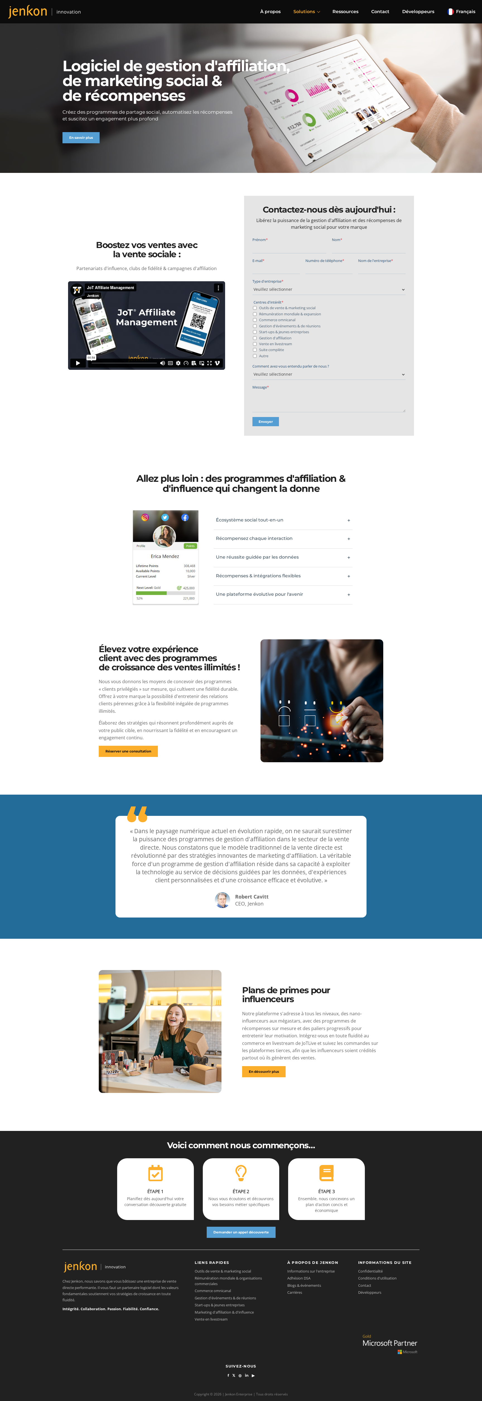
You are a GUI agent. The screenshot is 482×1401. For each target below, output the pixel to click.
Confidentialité (370, 1271)
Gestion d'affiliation (274, 337)
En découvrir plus (264, 1071)
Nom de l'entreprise (375, 260)
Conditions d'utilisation (377, 1278)
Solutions (304, 11)
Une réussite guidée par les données (283, 557)
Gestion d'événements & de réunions (289, 325)
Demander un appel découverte (241, 1232)
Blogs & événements (304, 1285)
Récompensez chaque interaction (283, 539)
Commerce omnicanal (276, 319)
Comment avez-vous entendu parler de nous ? (290, 366)
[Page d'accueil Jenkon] (44, 11)
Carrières (294, 1292)
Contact (380, 11)
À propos (270, 11)
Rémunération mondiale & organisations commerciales (228, 1281)
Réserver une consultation (128, 751)
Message (260, 387)
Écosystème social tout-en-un (283, 520)
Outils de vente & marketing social (286, 307)
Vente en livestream (275, 343)
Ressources (345, 11)
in (247, 1375)
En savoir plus (81, 137)
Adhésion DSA (298, 1278)
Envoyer (266, 422)
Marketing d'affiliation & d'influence (224, 1312)
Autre (263, 355)
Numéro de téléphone (324, 260)
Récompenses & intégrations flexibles (283, 576)
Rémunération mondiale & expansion (289, 313)
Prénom (260, 239)
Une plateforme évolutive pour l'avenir (283, 595)
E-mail (258, 260)
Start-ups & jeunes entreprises (283, 331)
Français (465, 11)
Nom (337, 239)
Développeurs (418, 11)
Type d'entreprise (267, 281)
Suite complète (271, 349)
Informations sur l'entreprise (311, 1271)
